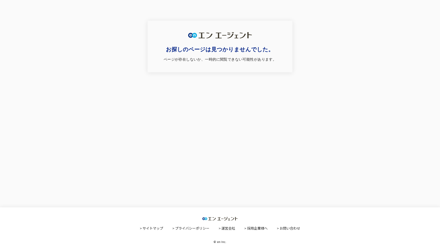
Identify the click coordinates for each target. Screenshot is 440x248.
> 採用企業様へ (256, 228)
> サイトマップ (151, 228)
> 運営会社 (227, 228)
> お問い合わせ (288, 228)
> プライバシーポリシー (190, 228)
